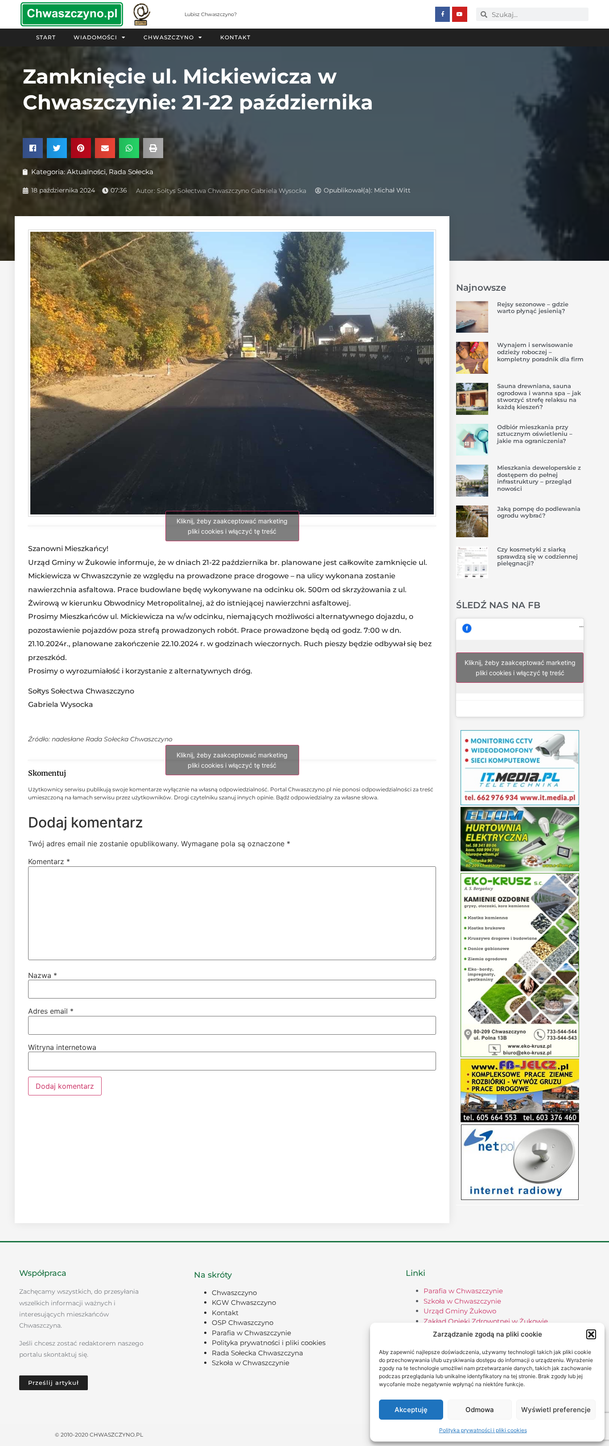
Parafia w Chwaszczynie (251, 1333)
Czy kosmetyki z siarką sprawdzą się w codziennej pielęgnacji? (537, 556)
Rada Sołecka (131, 171)
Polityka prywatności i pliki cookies (483, 1430)
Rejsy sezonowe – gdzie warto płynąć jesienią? (532, 308)
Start (46, 37)
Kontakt (235, 37)
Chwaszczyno (169, 37)
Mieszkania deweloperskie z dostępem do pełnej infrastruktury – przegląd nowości (539, 478)
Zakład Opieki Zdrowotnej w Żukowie (486, 1321)
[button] (591, 1334)
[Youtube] (459, 14)
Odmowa (479, 1409)
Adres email (51, 1011)
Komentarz (49, 861)
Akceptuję (411, 1409)
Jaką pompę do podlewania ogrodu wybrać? (538, 512)
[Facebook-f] (442, 14)
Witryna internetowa (62, 1047)
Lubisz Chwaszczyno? (211, 14)
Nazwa (42, 975)
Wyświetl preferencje (556, 1409)
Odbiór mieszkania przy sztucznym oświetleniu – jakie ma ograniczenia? (534, 433)
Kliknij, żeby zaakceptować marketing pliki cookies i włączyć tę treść (232, 526)
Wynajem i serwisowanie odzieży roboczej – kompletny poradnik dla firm (540, 351)
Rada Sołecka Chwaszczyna (257, 1353)
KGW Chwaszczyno (244, 1302)
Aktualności (86, 171)
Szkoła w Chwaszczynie (250, 1362)
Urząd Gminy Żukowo (460, 1311)
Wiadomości (95, 37)
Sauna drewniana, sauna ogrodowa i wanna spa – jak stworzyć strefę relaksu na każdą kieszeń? (539, 396)
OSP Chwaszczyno (242, 1322)
